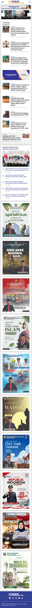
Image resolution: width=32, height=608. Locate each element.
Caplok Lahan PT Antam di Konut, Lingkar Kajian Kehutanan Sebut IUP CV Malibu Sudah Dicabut (20, 87)
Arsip (14, 605)
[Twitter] (13, 598)
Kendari (12, 36)
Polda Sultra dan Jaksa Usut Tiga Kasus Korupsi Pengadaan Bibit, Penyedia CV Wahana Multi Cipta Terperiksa (16, 189)
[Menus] (2, 2)
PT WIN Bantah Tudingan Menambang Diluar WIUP (19, 114)
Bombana (13, 107)
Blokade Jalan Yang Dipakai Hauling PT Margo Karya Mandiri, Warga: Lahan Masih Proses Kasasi (20, 101)
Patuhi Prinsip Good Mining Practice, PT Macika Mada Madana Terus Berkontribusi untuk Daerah (20, 31)
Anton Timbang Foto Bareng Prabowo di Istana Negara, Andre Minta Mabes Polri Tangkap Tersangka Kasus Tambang (17, 169)
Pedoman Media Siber (6, 605)
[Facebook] (10, 598)
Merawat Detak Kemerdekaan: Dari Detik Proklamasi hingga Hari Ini (8, 16)
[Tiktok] (22, 598)
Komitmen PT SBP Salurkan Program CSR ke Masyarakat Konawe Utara (12, 137)
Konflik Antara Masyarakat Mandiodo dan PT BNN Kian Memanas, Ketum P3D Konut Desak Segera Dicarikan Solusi (20, 46)
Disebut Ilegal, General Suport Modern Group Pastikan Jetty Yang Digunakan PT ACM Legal (20, 125)
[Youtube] (19, 598)
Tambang (13, 26)
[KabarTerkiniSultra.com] (16, 2)
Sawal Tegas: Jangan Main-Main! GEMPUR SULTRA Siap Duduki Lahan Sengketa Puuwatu (16, 176)
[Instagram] (16, 598)
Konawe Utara (14, 51)
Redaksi (18, 604)
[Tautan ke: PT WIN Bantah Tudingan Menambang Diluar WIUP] (6, 114)
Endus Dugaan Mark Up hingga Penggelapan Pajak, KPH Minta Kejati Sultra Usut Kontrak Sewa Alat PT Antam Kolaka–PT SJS (17, 182)
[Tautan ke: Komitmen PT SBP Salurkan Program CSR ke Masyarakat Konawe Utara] (26, 135)
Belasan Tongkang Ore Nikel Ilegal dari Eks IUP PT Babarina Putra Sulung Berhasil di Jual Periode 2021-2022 (23, 16)
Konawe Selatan (14, 116)
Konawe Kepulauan (15, 65)
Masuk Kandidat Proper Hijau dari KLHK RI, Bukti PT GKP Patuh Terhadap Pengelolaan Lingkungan (19, 60)
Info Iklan (23, 604)
